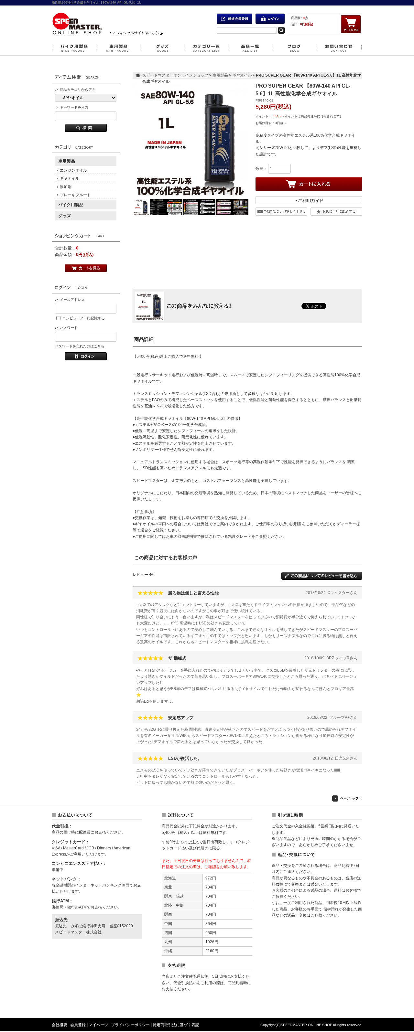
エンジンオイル (73, 170)
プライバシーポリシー (130, 1025)
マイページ (98, 1025)
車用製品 (66, 161)
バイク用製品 (70, 204)
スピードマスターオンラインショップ (175, 75)
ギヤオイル (69, 178)
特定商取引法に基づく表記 (176, 1025)
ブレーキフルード (75, 195)
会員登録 (78, 1025)
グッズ (64, 215)
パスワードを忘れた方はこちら (79, 346)
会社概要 (59, 1025)
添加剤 (65, 187)
